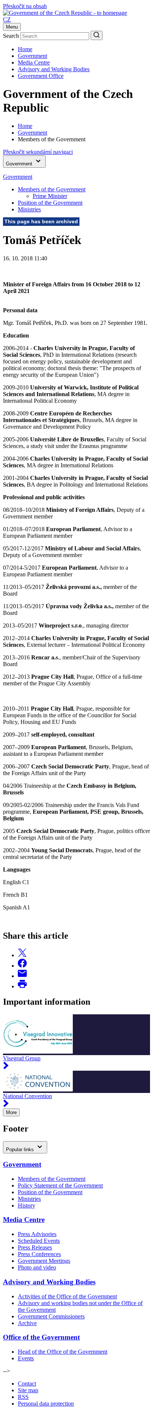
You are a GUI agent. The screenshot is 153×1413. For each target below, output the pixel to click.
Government (32, 56)
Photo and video (37, 1267)
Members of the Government (51, 189)
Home (25, 49)
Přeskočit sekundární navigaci (38, 152)
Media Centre (34, 62)
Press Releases (35, 1247)
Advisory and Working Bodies (53, 69)
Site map (28, 1390)
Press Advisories (37, 1234)
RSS (23, 1397)
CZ (7, 19)
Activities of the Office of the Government (67, 1296)
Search (11, 36)
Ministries (29, 209)
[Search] (96, 35)
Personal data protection (46, 1403)
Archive (27, 1323)
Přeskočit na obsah (25, 6)
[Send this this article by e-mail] (22, 976)
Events (26, 1358)
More (11, 1112)
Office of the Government (41, 1337)
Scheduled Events (39, 1241)
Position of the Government (50, 203)
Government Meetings (44, 1261)
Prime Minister (50, 196)
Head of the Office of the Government (62, 1351)
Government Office (41, 76)
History (26, 1205)
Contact (27, 1383)
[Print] (22, 986)
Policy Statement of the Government (60, 1185)
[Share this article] (22, 955)
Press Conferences (39, 1254)
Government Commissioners (51, 1316)
